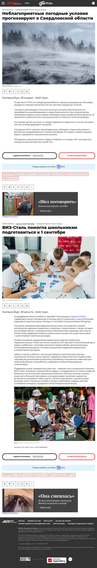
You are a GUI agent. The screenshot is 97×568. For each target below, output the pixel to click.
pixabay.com (17, 86)
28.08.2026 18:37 (8, 224)
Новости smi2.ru (10, 216)
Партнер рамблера (38, 559)
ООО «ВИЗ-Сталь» (28, 447)
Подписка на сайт (34, 521)
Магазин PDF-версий (63, 521)
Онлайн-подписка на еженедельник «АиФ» (34, 523)
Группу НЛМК (78, 316)
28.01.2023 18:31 (7, 10)
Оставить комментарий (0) (77, 155)
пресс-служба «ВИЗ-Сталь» (12, 300)
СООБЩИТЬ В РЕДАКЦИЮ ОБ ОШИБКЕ (80, 523)
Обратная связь (59, 523)
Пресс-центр (48, 521)
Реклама (21, 521)
